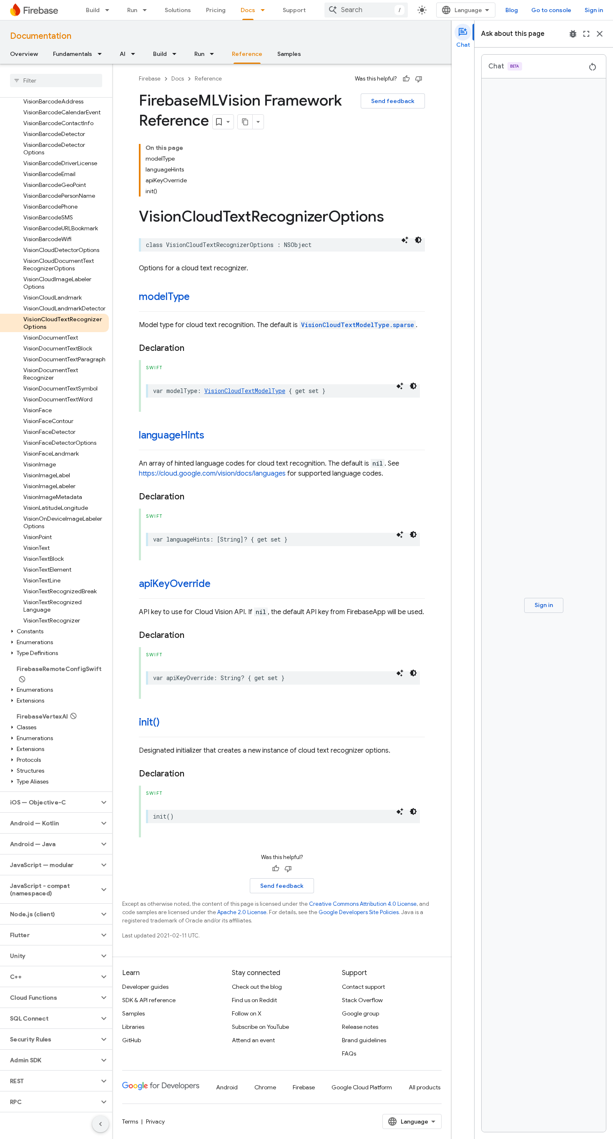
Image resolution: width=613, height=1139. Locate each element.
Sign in (594, 10)
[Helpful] (406, 79)
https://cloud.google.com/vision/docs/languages (212, 473)
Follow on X (246, 1013)
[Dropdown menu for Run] (147, 10)
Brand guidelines (364, 1040)
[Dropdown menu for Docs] (265, 10)
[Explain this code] (405, 240)
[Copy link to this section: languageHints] (212, 436)
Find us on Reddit (254, 1000)
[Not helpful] (418, 79)
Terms (130, 1121)
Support (294, 10)
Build (93, 10)
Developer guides (145, 986)
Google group (360, 1013)
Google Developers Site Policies (359, 912)
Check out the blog (257, 986)
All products (424, 1087)
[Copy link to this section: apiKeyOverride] (219, 585)
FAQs (349, 1053)
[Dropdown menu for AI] (136, 54)
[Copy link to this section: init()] (168, 723)
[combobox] (366, 10)
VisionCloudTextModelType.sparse (357, 325)
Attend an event (253, 1040)
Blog (511, 10)
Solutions (178, 10)
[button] (54, 631)
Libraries (133, 1027)
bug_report (573, 34)
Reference (247, 54)
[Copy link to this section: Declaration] (192, 348)
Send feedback (393, 101)
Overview (24, 54)
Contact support (363, 986)
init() (149, 722)
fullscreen (586, 34)
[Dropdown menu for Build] (110, 10)
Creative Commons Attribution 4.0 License (363, 903)
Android (227, 1087)
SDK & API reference (149, 1000)
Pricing (216, 10)
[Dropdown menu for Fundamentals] (102, 54)
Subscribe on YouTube (260, 1027)
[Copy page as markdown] (245, 122)
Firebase (150, 78)
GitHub (131, 1040)
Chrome (265, 1087)
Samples (289, 54)
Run (132, 10)
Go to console (551, 10)
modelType (164, 296)
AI (123, 54)
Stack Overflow (362, 1000)
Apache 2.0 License (241, 912)
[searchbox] (56, 80)
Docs (248, 10)
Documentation (40, 36)
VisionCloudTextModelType (244, 391)
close (600, 34)
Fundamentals (72, 54)
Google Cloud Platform (362, 1087)
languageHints (171, 435)
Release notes (360, 1027)
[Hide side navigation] (100, 1124)
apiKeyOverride (175, 583)
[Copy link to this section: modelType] (198, 297)
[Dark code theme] (418, 240)
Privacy (155, 1121)
